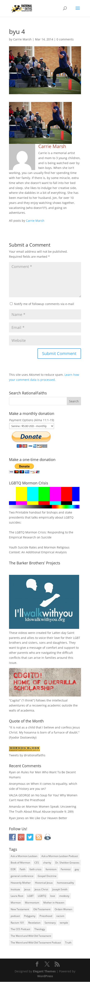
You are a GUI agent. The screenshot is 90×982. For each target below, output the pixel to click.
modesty (64, 896)
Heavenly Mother (21, 882)
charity (47, 862)
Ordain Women (63, 909)
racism (60, 916)
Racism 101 (17, 922)
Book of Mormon (20, 862)
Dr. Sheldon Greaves (67, 862)
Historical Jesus (44, 882)
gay (77, 869)
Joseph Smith (59, 889)
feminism (51, 869)
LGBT (76, 638)
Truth (68, 942)
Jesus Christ (41, 889)
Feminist (66, 869)
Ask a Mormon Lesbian (24, 856)
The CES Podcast (20, 929)
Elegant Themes (44, 971)
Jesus (27, 889)
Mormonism (32, 902)
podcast (15, 916)
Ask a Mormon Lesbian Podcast (59, 856)
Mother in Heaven (53, 902)
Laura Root (17, 896)
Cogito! (15, 700)
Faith (22, 869)
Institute (15, 889)
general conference (22, 876)
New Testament (20, 909)
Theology (39, 929)
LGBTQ (42, 896)
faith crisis (35, 869)
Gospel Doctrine (47, 876)
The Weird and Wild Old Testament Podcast (36, 942)
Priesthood (46, 916)
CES (36, 862)
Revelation (34, 922)
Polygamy (29, 916)
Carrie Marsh (22, 39)
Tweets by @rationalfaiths (27, 755)
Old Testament (41, 909)
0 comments (65, 39)
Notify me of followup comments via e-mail (44, 304)
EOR (13, 869)
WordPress (45, 976)
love (52, 896)
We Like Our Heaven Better (48, 818)
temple (64, 922)
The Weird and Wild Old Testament (31, 936)
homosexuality (65, 882)
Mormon (16, 902)
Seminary (50, 922)
